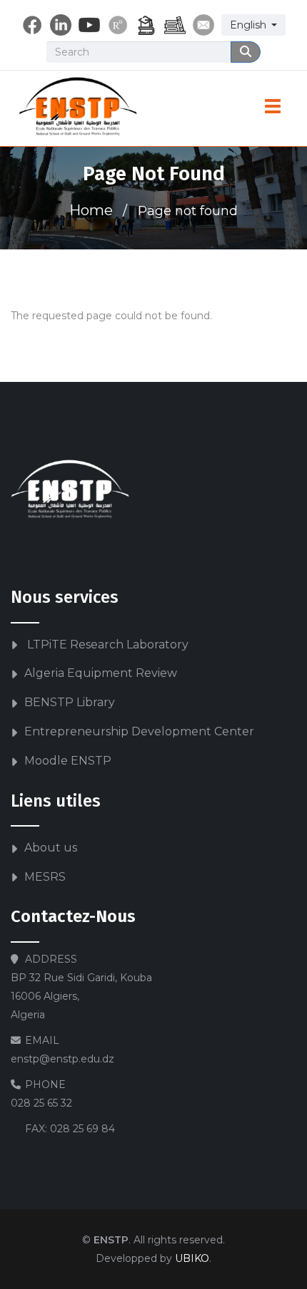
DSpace (146, 25)
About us (50, 847)
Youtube (89, 25)
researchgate (118, 25)
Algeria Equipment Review (100, 673)
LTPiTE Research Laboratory (106, 644)
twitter (60, 25)
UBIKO (192, 1258)
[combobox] (253, 25)
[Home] (78, 108)
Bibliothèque (175, 25)
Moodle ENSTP (67, 760)
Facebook (32, 25)
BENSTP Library (69, 702)
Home (91, 210)
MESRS (45, 877)
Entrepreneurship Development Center (139, 731)
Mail (203, 25)
